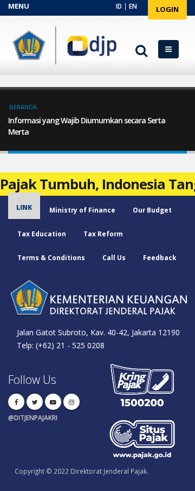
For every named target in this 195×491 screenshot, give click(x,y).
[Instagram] (71, 402)
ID (119, 6)
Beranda (23, 107)
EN (133, 6)
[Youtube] (53, 402)
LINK (24, 207)
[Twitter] (35, 402)
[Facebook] (16, 402)
